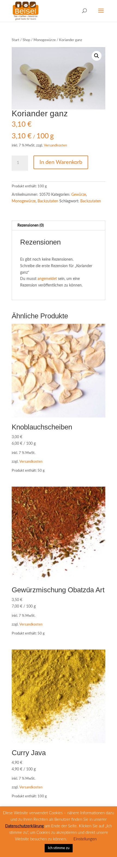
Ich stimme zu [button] (58, 848)
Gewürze (78, 195)
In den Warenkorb (60, 162)
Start (15, 40)
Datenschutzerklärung (24, 826)
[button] (96, 56)
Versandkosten (55, 145)
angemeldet (47, 279)
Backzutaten (48, 201)
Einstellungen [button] (85, 839)
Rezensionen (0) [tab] (30, 225)
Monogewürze (44, 40)
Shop (26, 40)
